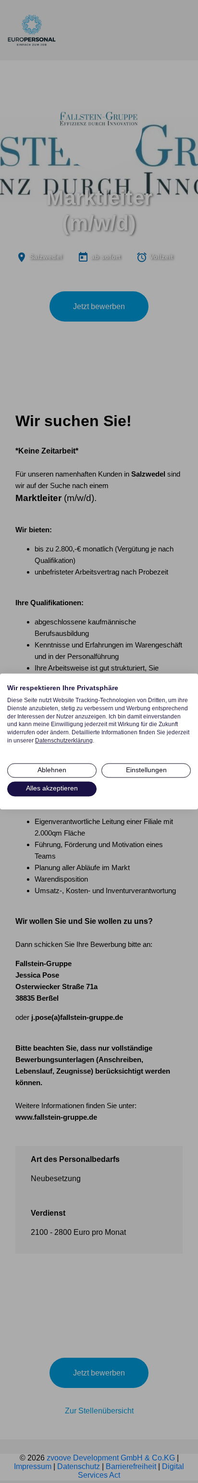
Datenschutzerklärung (64, 740)
